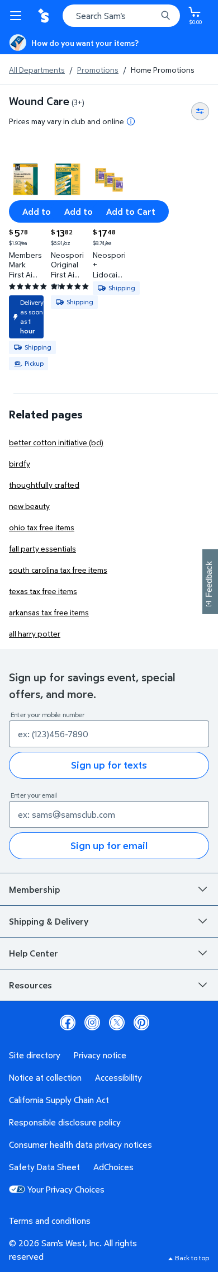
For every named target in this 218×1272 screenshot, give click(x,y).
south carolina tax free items (58, 569)
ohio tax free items (41, 527)
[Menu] (18, 16)
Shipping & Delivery (48, 921)
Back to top (192, 1257)
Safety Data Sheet (44, 1167)
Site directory (34, 1055)
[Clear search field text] (151, 15)
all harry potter (34, 633)
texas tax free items (43, 591)
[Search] (165, 16)
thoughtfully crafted (44, 484)
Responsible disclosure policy (65, 1122)
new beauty (29, 506)
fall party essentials (42, 548)
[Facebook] (67, 1022)
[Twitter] (117, 1022)
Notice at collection (45, 1077)
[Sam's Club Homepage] (45, 15)
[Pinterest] (141, 1022)
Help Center (33, 953)
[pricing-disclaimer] (130, 121)
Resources (30, 985)
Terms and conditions (50, 1220)
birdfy (19, 463)
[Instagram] (92, 1022)
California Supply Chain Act (59, 1100)
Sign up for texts (109, 765)
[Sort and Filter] (200, 111)
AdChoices (113, 1167)
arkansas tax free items (49, 612)
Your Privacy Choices (66, 1189)
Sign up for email (109, 845)
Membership (34, 889)
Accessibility (118, 1077)
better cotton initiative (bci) (56, 442)
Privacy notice (100, 1055)
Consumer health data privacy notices (80, 1144)
